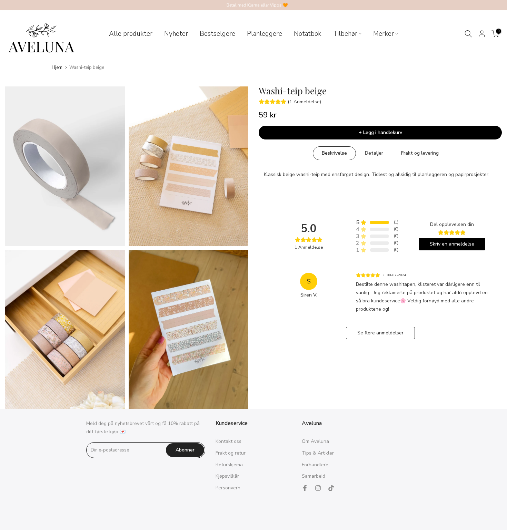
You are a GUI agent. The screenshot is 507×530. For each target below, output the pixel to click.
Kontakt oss (228, 441)
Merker (383, 33)
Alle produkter (130, 33)
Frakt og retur (231, 453)
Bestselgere (217, 33)
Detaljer (374, 153)
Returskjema (229, 464)
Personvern (228, 488)
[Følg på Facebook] (305, 488)
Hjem (57, 67)
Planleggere (264, 33)
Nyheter (176, 33)
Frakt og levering (420, 153)
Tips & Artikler (318, 453)
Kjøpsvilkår (227, 476)
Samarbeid (313, 476)
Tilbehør (345, 33)
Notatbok (307, 33)
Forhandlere (315, 464)
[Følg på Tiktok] (331, 488)
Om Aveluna (315, 441)
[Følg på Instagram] (318, 488)
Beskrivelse (334, 153)
